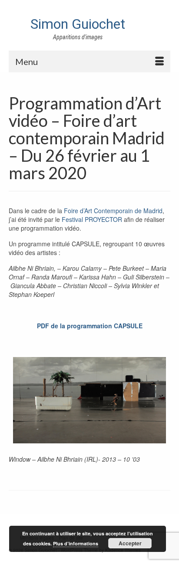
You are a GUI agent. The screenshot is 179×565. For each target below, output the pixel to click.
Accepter (130, 543)
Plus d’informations (75, 543)
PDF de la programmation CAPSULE (90, 325)
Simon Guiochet (77, 24)
